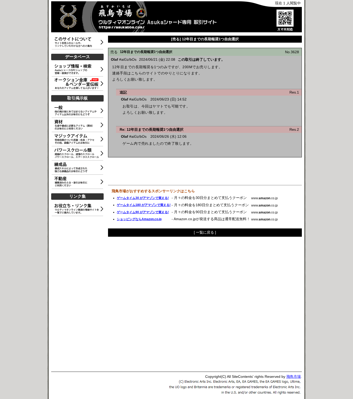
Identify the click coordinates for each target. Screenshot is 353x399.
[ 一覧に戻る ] (205, 232)
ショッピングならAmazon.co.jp (139, 219)
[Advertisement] (78, 294)
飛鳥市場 (293, 376)
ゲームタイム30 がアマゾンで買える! (143, 198)
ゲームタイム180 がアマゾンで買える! (144, 205)
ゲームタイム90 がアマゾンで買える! (143, 212)
